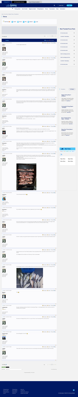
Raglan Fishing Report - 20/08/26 (66, 95)
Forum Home (6, 14)
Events (20, 21)
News (57, 8)
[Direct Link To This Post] (2, 42)
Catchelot (4, 194)
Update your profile (24, 393)
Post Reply (4, 36)
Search (15, 21)
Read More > (69, 100)
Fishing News (14, 389)
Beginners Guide (32, 8)
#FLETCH (4, 89)
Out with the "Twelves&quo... (65, 36)
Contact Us (23, 390)
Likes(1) (49, 126)
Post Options (45, 57)
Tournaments (52, 8)
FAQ (25, 21)
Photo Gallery (14, 390)
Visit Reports (72, 89)
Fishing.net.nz (6, 2)
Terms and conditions (25, 391)
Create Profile (61, 5)
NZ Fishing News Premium (19, 2)
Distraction (4, 143)
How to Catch (5, 390)
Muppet (3, 292)
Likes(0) (49, 57)
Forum (46, 8)
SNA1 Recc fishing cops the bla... (65, 57)
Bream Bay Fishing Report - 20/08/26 (67, 130)
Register (31, 21)
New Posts (6, 21)
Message (19, 40)
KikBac (3, 44)
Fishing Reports (40, 8)
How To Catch (24, 8)
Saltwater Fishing (10, 14)
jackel (3, 128)
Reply (55, 57)
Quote (52, 57)
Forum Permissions (53, 369)
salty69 (3, 59)
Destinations (62, 8)
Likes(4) (49, 264)
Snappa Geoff (5, 333)
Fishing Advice (17, 8)
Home (2, 14)
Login (69, 5)
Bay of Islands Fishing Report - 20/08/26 (66, 118)
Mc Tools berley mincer (64, 43)
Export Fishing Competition (34, 2)
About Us (22, 389)
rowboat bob (4, 307)
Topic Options (52, 40)
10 (55, 36)
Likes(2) (49, 153)
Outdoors (14, 393)
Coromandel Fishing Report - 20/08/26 (67, 107)
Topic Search (47, 40)
